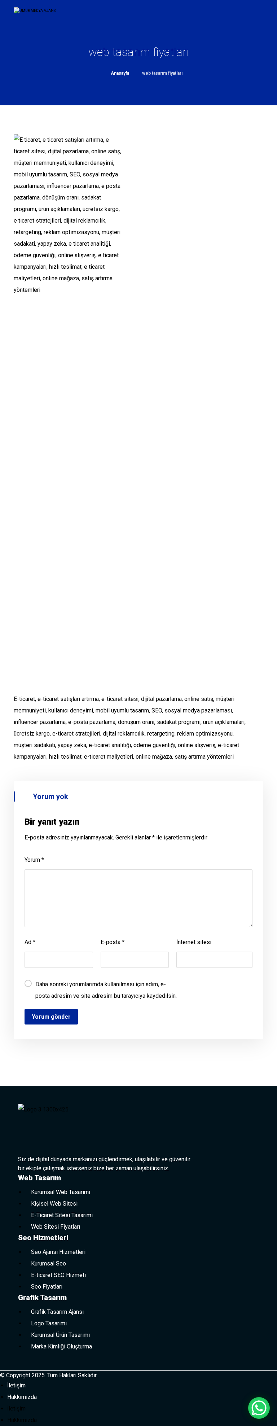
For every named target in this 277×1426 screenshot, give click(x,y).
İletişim (16, 1385)
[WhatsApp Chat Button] (259, 1408)
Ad (30, 942)
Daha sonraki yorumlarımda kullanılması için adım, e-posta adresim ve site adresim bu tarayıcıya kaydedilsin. (106, 990)
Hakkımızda (22, 1397)
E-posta (112, 942)
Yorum (34, 859)
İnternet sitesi (193, 942)
